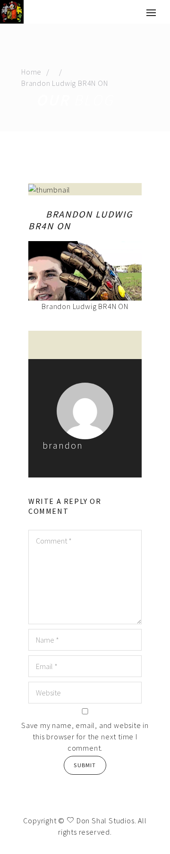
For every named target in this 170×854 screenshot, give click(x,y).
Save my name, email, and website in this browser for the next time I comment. (85, 736)
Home (31, 71)
